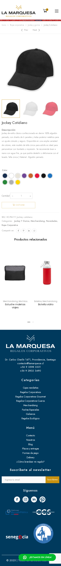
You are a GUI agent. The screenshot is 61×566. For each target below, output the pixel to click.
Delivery (30, 457)
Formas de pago (30, 453)
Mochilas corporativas (18, 302)
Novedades (51, 221)
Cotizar (20, 205)
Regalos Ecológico (31, 418)
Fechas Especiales (30, 409)
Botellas (38, 301)
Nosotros (30, 440)
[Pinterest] (23, 230)
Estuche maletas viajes (15, 306)
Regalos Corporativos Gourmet (30, 396)
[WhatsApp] (34, 230)
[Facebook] (18, 230)
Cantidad (6, 195)
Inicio (4, 25)
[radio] (4, 175)
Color (4, 170)
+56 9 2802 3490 (30, 371)
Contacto (30, 435)
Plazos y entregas (30, 448)
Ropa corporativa (17, 25)
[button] (28, 322)
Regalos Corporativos (30, 392)
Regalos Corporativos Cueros (30, 401)
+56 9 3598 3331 (30, 367)
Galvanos (30, 414)
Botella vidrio (46, 304)
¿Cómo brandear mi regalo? (30, 461)
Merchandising (38, 221)
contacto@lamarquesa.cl (30, 363)
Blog (30, 444)
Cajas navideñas (30, 387)
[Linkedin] (29, 230)
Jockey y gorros (34, 25)
